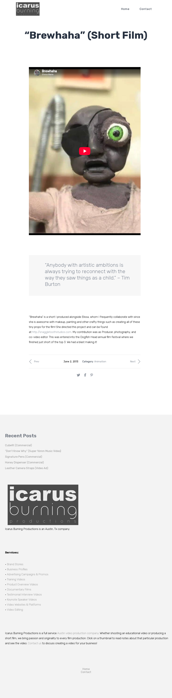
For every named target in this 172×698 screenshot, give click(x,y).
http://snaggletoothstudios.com (51, 332)
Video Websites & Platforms (24, 604)
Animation (100, 361)
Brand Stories (15, 564)
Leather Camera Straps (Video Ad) (26, 468)
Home (125, 9)
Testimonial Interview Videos (24, 594)
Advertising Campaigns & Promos (27, 574)
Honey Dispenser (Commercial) (24, 462)
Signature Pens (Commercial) (23, 456)
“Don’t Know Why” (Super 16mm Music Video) (33, 451)
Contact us (34, 643)
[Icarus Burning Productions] (27, 9)
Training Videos (16, 579)
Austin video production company (78, 633)
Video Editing (15, 609)
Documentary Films (19, 589)
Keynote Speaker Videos (22, 599)
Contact (146, 9)
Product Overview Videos (22, 584)
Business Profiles (17, 569)
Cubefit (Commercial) (18, 445)
